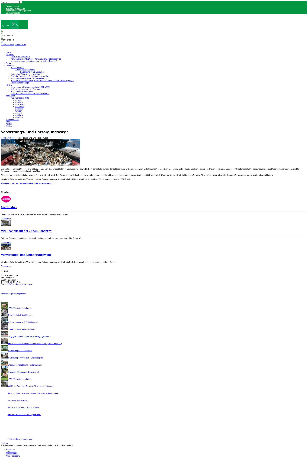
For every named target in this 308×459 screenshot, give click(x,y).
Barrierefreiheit (12, 454)
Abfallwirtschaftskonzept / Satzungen (26, 89)
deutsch (18, 100)
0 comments (6, 219)
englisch (19, 102)
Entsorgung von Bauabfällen (32, 72)
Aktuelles (10, 55)
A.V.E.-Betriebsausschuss (22, 91)
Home (8, 52)
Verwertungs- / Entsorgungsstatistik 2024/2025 (30, 87)
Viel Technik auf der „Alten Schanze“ (26, 231)
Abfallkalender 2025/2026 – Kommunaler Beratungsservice (36, 59)
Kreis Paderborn (13, 456)
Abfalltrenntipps (17, 68)
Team (8, 122)
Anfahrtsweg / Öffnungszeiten (18, 11)
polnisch (19, 109)
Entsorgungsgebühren (15, 9)
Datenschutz (11, 452)
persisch (19, 117)
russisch (18, 113)
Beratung (10, 65)
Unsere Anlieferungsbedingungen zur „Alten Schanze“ (34, 61)
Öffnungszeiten (12, 6)
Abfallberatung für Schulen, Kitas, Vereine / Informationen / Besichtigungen (42, 81)
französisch (20, 104)
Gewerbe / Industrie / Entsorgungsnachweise (30, 76)
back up (4, 443)
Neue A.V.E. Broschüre (20, 57)
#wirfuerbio (10, 96)
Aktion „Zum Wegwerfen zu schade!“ (26, 74)
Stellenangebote (13, 13)
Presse (9, 63)
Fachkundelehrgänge (20, 83)
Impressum (10, 449)
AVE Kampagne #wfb (20, 98)
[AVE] (14, 29)
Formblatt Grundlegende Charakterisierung (29, 78)
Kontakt (9, 124)
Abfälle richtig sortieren (25, 70)
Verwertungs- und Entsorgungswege (26, 254)
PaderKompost (12, 120)
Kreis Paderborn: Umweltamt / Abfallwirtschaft (30, 94)
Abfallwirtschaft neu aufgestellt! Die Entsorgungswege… (26, 183)
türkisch (18, 111)
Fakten (9, 85)
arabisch (19, 115)
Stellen (9, 126)
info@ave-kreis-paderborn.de (13, 45)
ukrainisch (19, 107)
